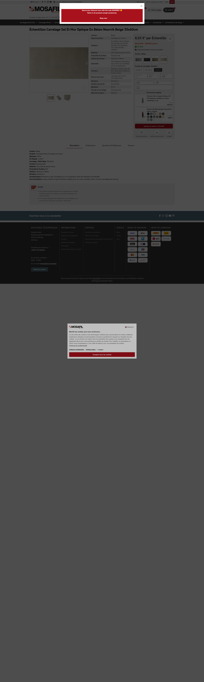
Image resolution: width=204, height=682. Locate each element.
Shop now (103, 18)
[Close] (141, 6)
